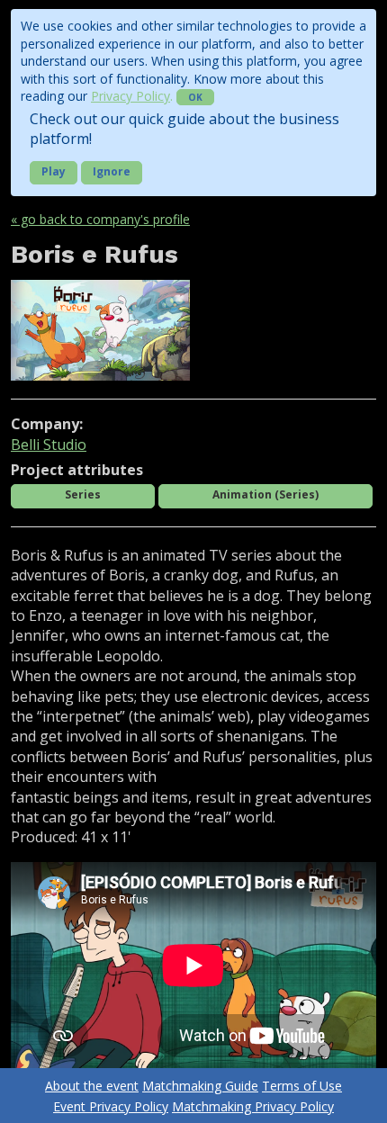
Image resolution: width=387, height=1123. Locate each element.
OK (195, 97)
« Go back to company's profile (100, 219)
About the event (92, 1085)
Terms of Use (302, 1085)
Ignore (111, 171)
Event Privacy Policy (110, 1106)
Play (53, 171)
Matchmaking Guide (200, 1085)
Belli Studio (48, 444)
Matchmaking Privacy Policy (253, 1106)
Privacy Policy (130, 95)
